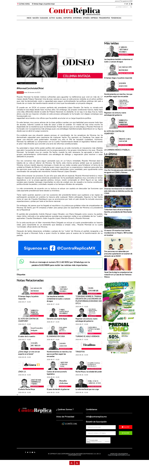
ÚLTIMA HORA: (24, 4)
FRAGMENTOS (104, 18)
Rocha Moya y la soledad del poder (89, 372)
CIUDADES (44, 18)
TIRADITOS (80, 352)
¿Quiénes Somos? (122, 7)
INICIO (29, 18)
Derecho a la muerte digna (57, 319)
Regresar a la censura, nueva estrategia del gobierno (86, 320)
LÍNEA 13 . (22, 372)
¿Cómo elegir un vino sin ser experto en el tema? (29, 353)
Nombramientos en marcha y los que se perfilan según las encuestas (59, 354)
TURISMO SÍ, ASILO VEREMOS (87, 336)
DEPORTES (67, 18)
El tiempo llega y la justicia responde (45, 4)
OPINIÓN (86, 18)
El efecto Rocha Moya (26, 389)
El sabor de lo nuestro (26, 336)
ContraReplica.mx (74, 455)
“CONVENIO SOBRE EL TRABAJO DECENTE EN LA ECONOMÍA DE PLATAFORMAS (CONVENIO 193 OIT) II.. (89, 300)
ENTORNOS (77, 18)
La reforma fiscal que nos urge (87, 389)
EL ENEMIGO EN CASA (56, 336)
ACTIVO (52, 18)
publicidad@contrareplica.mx (119, 455)
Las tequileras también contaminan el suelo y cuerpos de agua (58, 298)
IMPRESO (94, 18)
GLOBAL (59, 18)
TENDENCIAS (116, 18)
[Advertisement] (60, 34)
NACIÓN (35, 18)
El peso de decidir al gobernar (58, 389)
